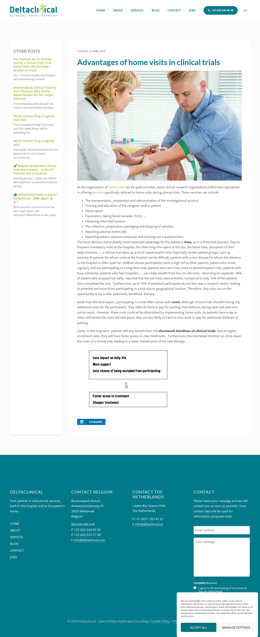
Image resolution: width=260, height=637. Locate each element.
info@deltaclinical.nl (149, 524)
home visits (116, 187)
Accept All (198, 627)
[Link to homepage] (33, 10)
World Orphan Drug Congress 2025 (33, 142)
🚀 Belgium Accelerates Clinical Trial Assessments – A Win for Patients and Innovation (34, 169)
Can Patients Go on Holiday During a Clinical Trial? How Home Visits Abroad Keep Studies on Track (32, 64)
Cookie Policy (160, 621)
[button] (91, 422)
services (98, 192)
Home (100, 10)
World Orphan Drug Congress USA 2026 (33, 118)
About (118, 10)
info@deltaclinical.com (89, 540)
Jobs (192, 10)
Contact (174, 10)
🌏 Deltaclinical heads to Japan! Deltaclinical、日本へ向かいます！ (35, 198)
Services (137, 10)
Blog (155, 10)
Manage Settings (236, 627)
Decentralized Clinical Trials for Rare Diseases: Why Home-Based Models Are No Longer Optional (34, 93)
